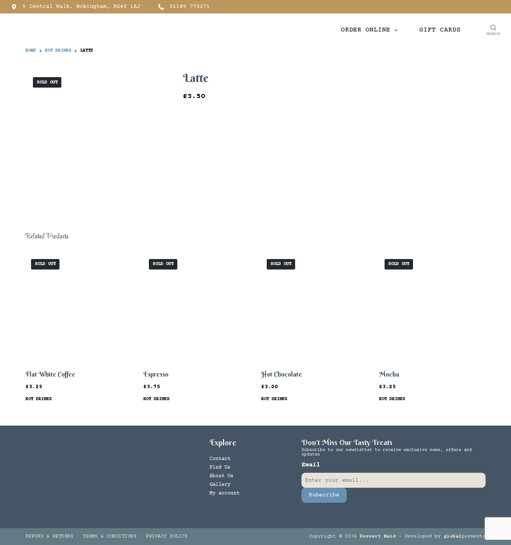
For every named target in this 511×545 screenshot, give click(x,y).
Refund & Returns (49, 536)
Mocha (389, 374)
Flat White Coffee (50, 374)
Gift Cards (439, 30)
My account (224, 493)
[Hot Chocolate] (314, 306)
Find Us (219, 468)
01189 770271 (189, 6)
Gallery (219, 485)
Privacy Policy (167, 536)
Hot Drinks (38, 399)
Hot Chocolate (281, 374)
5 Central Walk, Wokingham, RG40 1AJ (81, 6)
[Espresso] (196, 306)
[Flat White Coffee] (78, 306)
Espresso (155, 374)
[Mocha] (432, 306)
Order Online (365, 30)
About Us (221, 476)
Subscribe (324, 495)
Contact (219, 459)
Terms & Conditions (110, 536)
